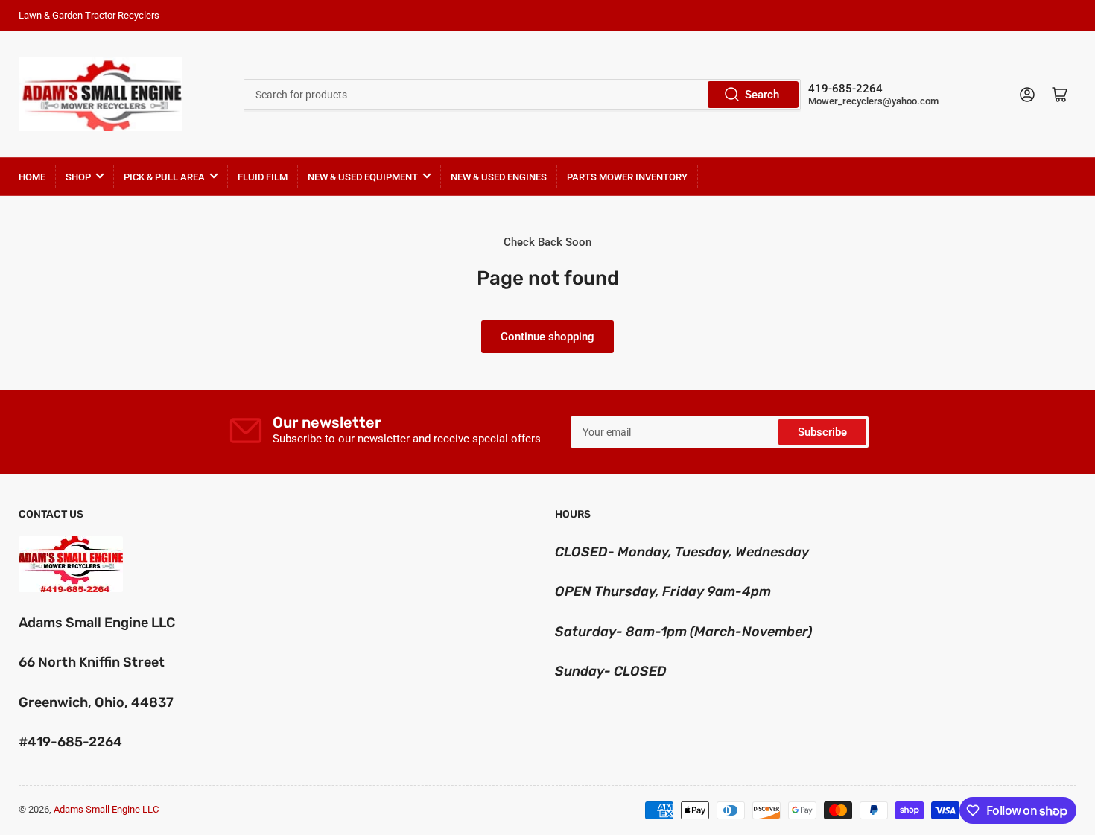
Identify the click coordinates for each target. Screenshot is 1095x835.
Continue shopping (547, 336)
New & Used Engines (499, 176)
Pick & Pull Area (164, 176)
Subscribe (822, 432)
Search (762, 94)
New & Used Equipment (363, 176)
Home (32, 176)
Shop (78, 176)
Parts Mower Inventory (627, 176)
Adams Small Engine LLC (106, 809)
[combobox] (522, 94)
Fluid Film (263, 176)
